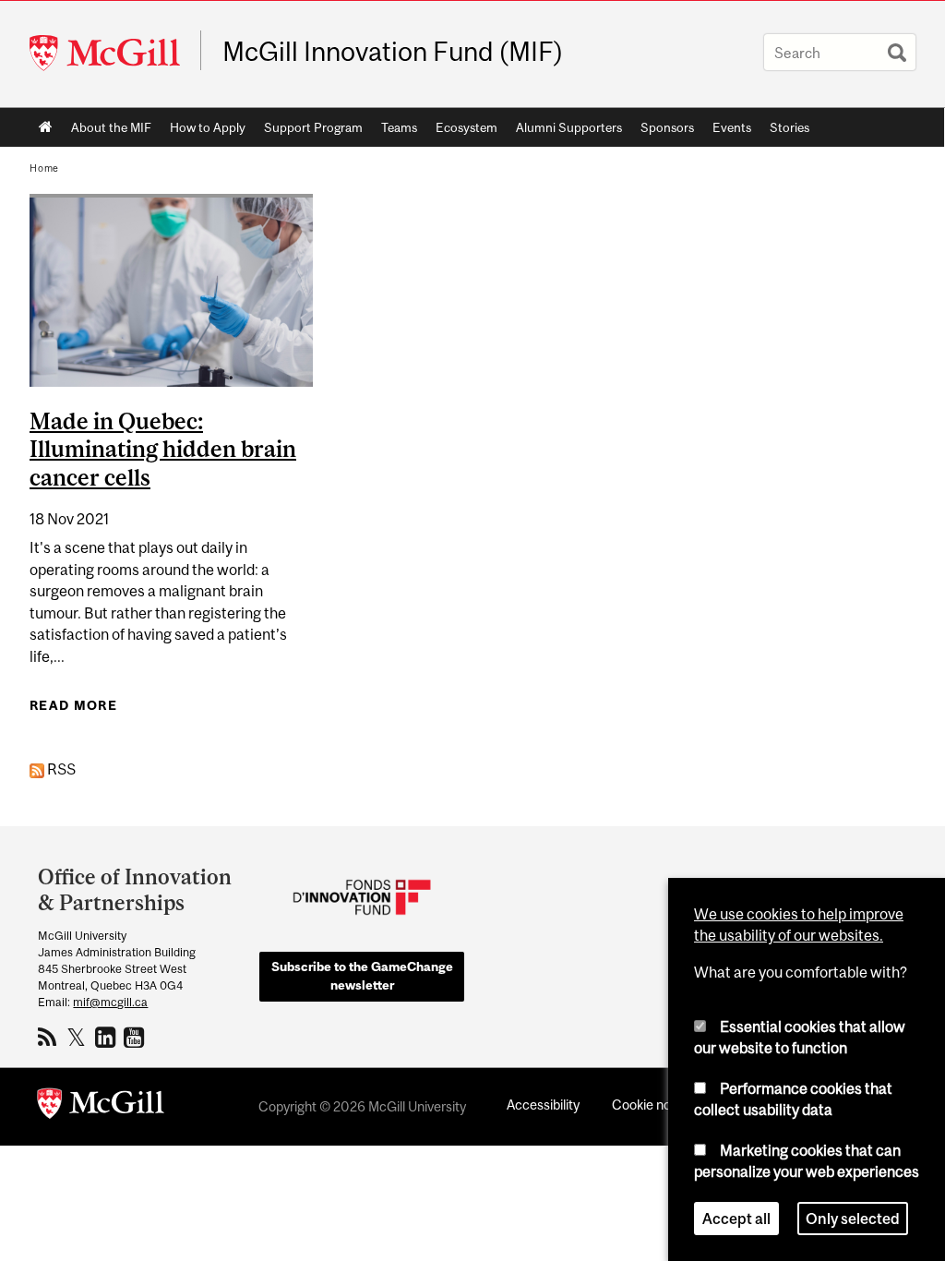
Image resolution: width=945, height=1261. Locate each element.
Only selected (853, 1218)
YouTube (136, 1037)
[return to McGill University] (100, 1107)
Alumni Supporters (569, 127)
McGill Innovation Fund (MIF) (393, 52)
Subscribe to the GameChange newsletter (362, 975)
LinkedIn (107, 1037)
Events (731, 127)
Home (46, 127)
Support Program (313, 127)
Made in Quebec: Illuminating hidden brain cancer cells (163, 449)
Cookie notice (652, 1104)
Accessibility (543, 1104)
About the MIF (111, 127)
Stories (789, 127)
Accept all (736, 1218)
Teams (399, 127)
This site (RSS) (50, 1037)
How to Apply (207, 127)
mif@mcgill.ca (110, 1002)
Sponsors (667, 127)
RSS (60, 769)
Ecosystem (466, 127)
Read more (73, 705)
